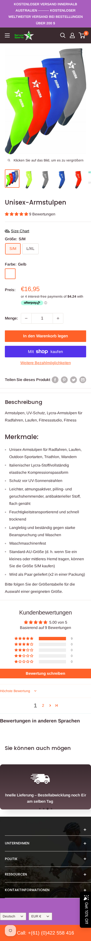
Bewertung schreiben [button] (45, 673)
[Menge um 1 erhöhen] (58, 318)
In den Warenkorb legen (45, 336)
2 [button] (43, 705)
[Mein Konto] (72, 35)
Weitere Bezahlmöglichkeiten (45, 363)
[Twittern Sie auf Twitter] (73, 379)
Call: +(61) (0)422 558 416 (45, 932)
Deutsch (9, 916)
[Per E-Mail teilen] (82, 379)
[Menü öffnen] (7, 35)
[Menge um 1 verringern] (26, 318)
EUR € (36, 916)
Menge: (11, 318)
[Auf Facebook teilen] (55, 379)
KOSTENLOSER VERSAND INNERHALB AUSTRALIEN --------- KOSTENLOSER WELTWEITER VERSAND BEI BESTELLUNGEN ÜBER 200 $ (45, 13)
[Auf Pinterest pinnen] (64, 379)
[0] (82, 35)
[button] (17, 214)
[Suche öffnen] (63, 35)
